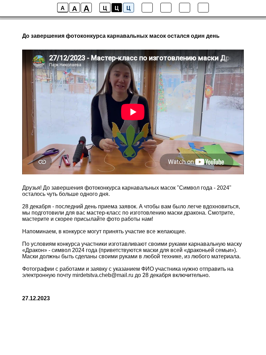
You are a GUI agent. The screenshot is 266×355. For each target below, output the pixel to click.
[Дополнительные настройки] (184, 7)
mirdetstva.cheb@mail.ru (102, 275)
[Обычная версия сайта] (203, 7)
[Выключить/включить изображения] (147, 7)
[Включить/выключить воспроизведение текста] (165, 7)
